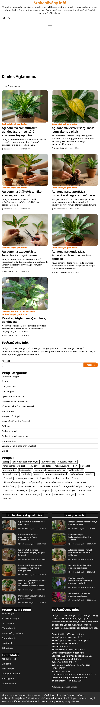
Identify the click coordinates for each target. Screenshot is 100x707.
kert (75, 466)
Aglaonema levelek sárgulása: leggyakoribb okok (73, 129)
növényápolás (43, 478)
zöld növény (85, 490)
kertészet (85, 466)
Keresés (6, 360)
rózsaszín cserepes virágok (59, 482)
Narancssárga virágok (12, 633)
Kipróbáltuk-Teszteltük (13, 396)
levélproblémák (75, 470)
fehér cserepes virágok (14, 466)
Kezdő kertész (9, 659)
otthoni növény (70, 478)
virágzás (45, 490)
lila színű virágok (11, 474)
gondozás (46, 466)
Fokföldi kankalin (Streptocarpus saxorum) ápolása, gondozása (80, 580)
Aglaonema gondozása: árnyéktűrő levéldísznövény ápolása (71, 255)
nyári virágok (77, 474)
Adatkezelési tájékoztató (64, 687)
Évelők (5, 381)
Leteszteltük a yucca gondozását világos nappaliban (28, 537)
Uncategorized (9, 441)
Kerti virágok (8, 391)
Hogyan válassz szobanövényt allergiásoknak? (82, 523)
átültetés (82, 494)
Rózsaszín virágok (10, 618)
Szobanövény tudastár (49, 486)
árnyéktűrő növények (64, 494)
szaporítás (80, 482)
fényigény (33, 466)
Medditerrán (8, 411)
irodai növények (62, 466)
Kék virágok (7, 648)
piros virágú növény (32, 482)
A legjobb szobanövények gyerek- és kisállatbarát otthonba (80, 552)
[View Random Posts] (4, 18)
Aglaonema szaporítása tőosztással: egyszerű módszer (73, 193)
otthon (56, 478)
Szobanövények (10, 149)
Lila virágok (7, 643)
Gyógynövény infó (11, 673)
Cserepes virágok (10, 311)
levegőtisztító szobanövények (50, 470)
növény (89, 474)
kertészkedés (9, 470)
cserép (6, 461)
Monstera (38, 474)
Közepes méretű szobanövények (18, 406)
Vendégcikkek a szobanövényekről (19, 446)
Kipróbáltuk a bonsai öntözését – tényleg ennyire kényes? (31, 552)
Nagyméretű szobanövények (16, 421)
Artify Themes (72, 701)
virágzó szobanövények (64, 490)
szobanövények (27, 486)
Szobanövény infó (50, 2)
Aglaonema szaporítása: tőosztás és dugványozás (19, 253)
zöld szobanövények (30, 494)
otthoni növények (11, 482)
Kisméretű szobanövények (15, 401)
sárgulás (90, 486)
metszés (26, 474)
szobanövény (9, 486)
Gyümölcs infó (9, 683)
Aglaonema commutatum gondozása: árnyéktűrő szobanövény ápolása (19, 131)
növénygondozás (24, 478)
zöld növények (10, 494)
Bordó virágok (8, 638)
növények (7, 478)
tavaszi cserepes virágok (15, 490)
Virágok (5, 451)
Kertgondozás (9, 386)
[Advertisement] (50, 49)
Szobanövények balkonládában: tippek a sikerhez (79, 537)
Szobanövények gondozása (15, 124)
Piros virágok (8, 623)
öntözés (7, 498)
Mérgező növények (11, 416)
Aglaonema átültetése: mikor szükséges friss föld (22, 193)
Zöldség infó (8, 678)
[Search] (9, 18)
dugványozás (48, 461)
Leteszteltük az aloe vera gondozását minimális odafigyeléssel (30, 568)
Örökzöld (6, 426)
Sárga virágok (8, 628)
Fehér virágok (8, 613)
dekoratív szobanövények (25, 461)
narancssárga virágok (56, 474)
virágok (34, 490)
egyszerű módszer (67, 461)
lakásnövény (25, 470)
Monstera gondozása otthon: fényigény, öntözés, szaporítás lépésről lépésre (32, 583)
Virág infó (6, 663)
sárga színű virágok (73, 486)
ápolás (47, 494)
